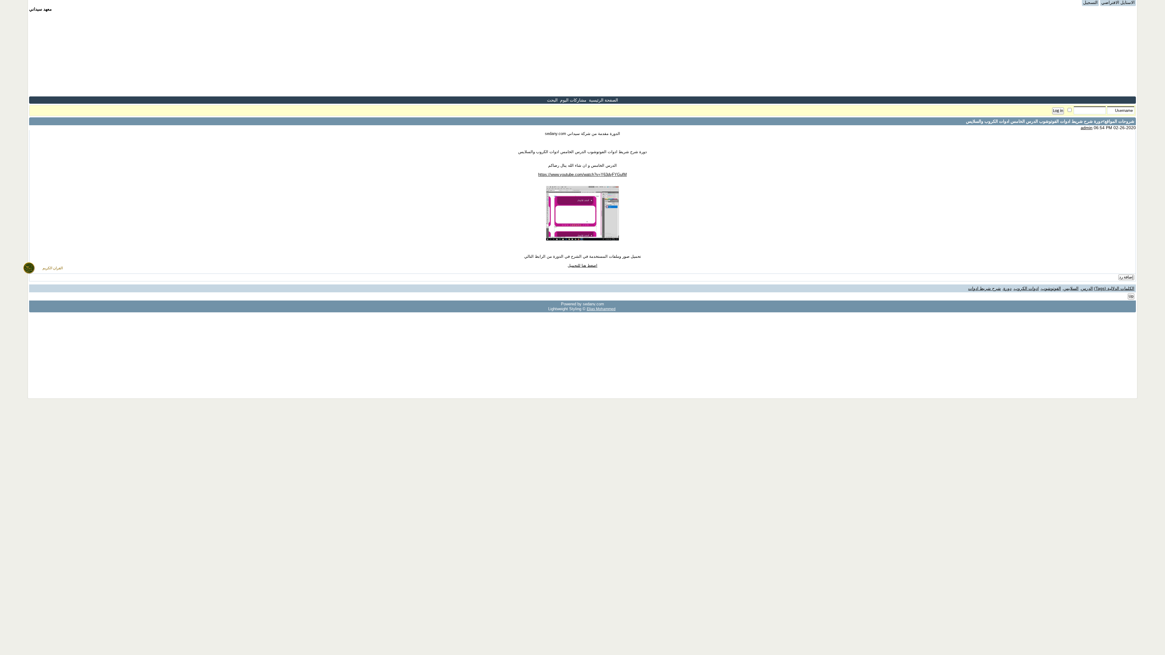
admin (1086, 127)
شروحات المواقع (1119, 121)
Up (1131, 296)
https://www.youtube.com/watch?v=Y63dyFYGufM (582, 174)
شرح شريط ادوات (984, 288)
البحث (552, 100)
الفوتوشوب (1051, 288)
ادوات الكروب (1026, 288)
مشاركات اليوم (573, 100)
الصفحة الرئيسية (603, 100)
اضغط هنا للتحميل (582, 265)
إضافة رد (1126, 277)
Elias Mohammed (601, 309)
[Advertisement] (582, 54)
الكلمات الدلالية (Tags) (1114, 288)
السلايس (1071, 288)
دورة (1007, 288)
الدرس (1087, 288)
